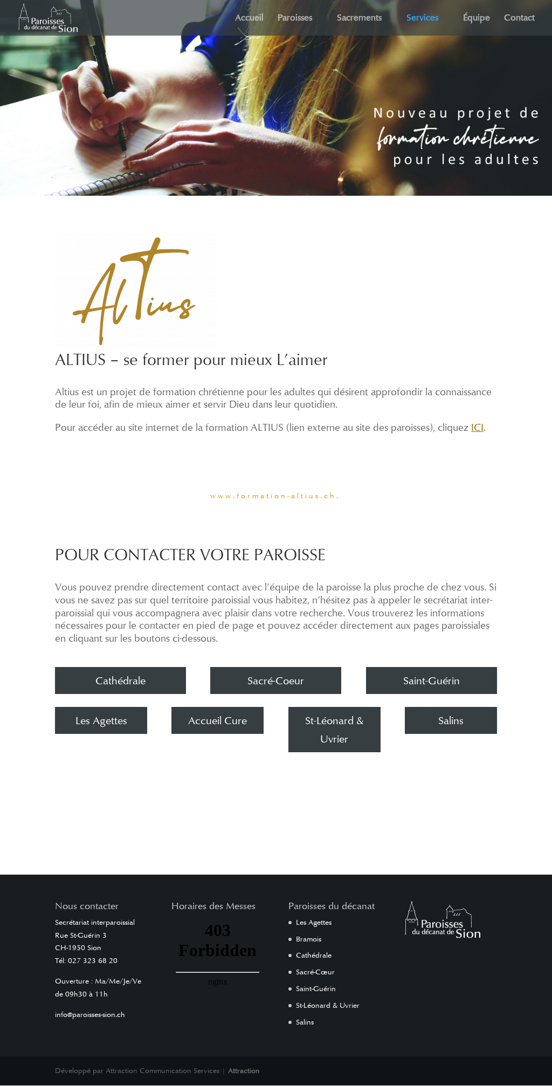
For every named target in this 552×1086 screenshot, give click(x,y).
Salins (451, 720)
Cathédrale (120, 680)
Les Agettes (101, 720)
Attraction (244, 1070)
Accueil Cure (217, 720)
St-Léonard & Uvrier (334, 729)
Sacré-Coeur (275, 680)
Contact (519, 18)
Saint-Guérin (431, 680)
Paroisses (295, 18)
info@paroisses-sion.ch (90, 1014)
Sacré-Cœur (315, 972)
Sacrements (359, 18)
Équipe (476, 18)
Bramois (308, 939)
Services (422, 18)
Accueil (249, 18)
